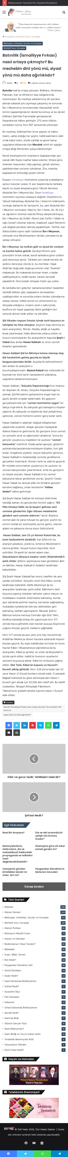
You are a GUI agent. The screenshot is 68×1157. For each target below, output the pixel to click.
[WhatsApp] (48, 725)
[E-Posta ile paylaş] (8, 732)
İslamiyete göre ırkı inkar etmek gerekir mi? (50, 847)
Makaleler (9, 949)
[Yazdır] (16, 732)
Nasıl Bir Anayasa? (13, 832)
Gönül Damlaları (12, 970)
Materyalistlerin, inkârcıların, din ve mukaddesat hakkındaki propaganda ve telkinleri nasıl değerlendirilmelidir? (17, 853)
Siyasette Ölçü (12, 991)
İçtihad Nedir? (11, 986)
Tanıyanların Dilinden (15, 1044)
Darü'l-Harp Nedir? (14, 1050)
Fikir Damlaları (11, 997)
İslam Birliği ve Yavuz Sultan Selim (22, 1034)
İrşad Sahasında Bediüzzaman (20, 981)
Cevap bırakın (34, 886)
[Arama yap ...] (64, 13)
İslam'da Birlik (11, 1018)
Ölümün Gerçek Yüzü (15, 1023)
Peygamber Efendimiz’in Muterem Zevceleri (49, 870)
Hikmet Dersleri (12, 912)
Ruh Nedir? (10, 960)
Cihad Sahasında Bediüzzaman (20, 1007)
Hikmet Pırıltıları (12, 928)
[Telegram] (56, 725)
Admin (10, 83)
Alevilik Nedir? (11, 1013)
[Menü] (4, 13)
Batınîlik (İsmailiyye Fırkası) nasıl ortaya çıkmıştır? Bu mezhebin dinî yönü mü (32, 708)
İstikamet (9, 1002)
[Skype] (40, 725)
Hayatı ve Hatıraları (14, 938)
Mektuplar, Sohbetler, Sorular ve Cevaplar (22, 43)
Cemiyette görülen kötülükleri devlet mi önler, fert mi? (14, 872)
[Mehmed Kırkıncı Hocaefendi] (21, 12)
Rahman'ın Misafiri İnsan (17, 933)
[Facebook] (8, 725)
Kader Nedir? (11, 975)
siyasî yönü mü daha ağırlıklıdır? (17, 715)
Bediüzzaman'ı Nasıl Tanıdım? (19, 944)
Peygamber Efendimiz (18, 965)
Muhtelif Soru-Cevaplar (28, 36)
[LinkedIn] (24, 725)
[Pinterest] (32, 725)
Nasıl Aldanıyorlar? (14, 1028)
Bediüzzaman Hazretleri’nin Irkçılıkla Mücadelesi (32, 2)
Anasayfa (9, 36)
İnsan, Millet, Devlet (14, 954)
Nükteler (8, 907)
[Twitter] (16, 725)
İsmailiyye (18, 179)
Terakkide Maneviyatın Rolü (19, 1039)
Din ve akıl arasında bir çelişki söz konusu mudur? (49, 836)
